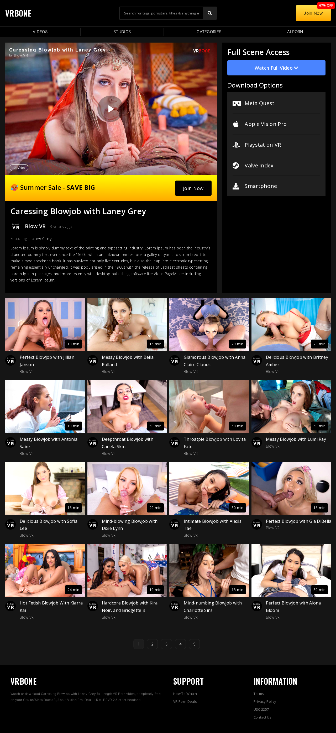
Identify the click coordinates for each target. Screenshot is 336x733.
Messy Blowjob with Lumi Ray (296, 439)
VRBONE (18, 13)
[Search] (209, 13)
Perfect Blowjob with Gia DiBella (299, 521)
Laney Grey (40, 239)
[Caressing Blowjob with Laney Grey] (110, 109)
